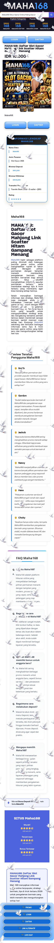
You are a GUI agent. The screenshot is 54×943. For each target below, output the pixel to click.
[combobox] (24, 14)
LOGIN (14, 39)
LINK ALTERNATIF (28, 928)
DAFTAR (39, 39)
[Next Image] (49, 85)
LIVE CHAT (29, 935)
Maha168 (15, 260)
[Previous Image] (5, 85)
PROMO (29, 907)
